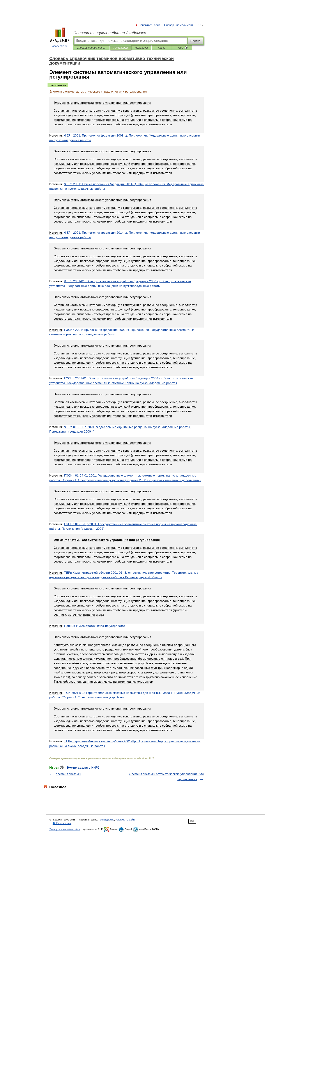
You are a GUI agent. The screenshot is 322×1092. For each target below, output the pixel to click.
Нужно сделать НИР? (83, 767)
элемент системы (68, 774)
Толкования (120, 47)
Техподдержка (106, 819)
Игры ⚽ (182, 47)
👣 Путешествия (62, 823)
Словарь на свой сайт (178, 25)
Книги (161, 47)
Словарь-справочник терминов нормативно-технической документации (91, 47)
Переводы (141, 47)
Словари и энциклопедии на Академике (109, 33)
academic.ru (59, 46)
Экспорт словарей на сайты (64, 829)
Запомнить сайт (149, 25)
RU (198, 25)
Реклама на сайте (125, 819)
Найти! (195, 41)
